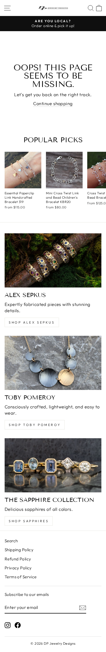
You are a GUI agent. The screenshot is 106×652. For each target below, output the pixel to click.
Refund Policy (18, 558)
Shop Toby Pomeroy (35, 425)
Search (11, 540)
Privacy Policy (18, 567)
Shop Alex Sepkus (32, 322)
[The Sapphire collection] (53, 465)
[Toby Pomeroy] (53, 363)
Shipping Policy (19, 549)
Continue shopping (53, 103)
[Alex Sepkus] (53, 260)
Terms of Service (21, 576)
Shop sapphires (29, 521)
